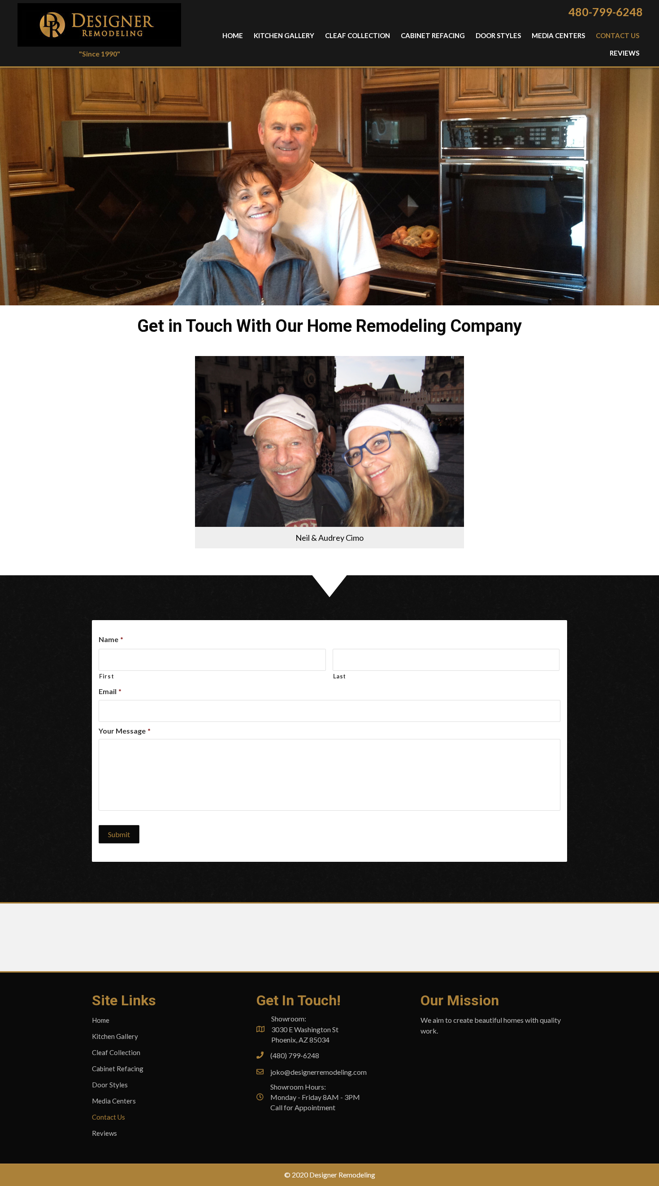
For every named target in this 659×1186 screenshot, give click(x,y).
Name (111, 639)
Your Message (125, 730)
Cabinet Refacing (117, 1068)
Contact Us (108, 1117)
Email (110, 691)
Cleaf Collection (116, 1052)
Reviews (104, 1133)
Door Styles (110, 1085)
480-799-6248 (605, 11)
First (106, 676)
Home (100, 1020)
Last (340, 676)
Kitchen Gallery (115, 1036)
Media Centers (114, 1101)
